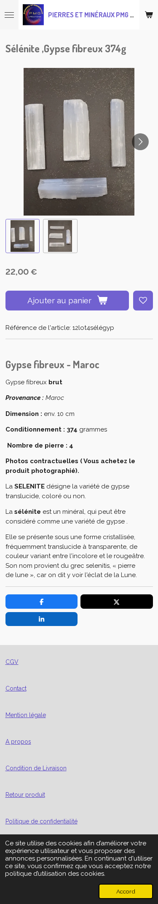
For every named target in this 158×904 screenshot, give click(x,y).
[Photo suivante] (140, 141)
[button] (22, 236)
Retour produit (25, 794)
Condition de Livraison (36, 768)
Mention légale (25, 715)
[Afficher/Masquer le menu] (9, 15)
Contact (16, 688)
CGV (12, 661)
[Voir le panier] (148, 15)
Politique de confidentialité (41, 821)
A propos (18, 741)
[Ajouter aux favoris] (143, 300)
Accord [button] (125, 891)
